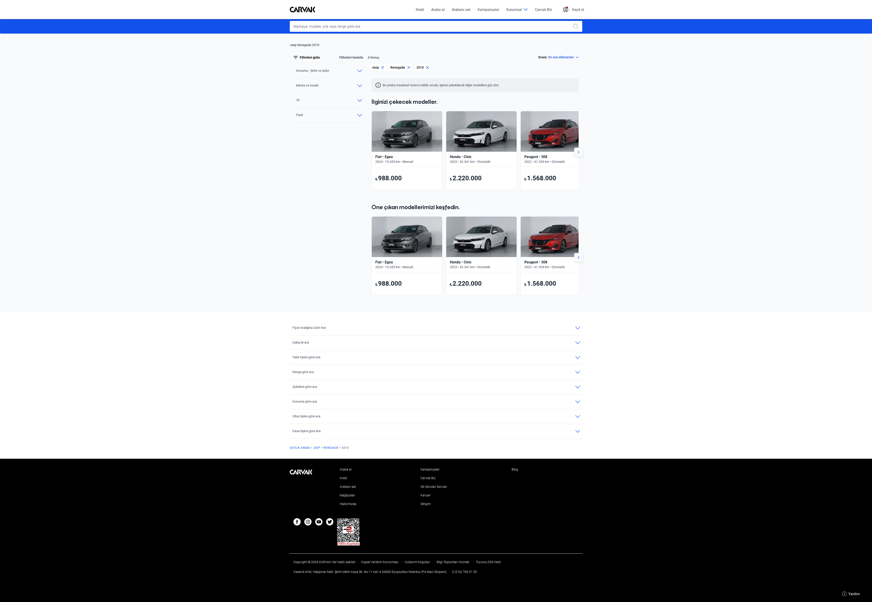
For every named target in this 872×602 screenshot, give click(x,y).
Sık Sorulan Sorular (434, 486)
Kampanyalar (488, 9)
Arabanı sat (461, 9)
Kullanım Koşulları (417, 562)
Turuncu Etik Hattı (488, 562)
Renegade (397, 67)
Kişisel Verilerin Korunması (380, 562)
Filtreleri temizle (351, 57)
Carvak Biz (543, 9)
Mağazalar (347, 495)
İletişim (426, 504)
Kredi (420, 9)
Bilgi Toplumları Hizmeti (453, 562)
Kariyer (426, 495)
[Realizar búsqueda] (577, 26)
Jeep (375, 67)
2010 (420, 67)
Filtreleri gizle (310, 57)
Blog (515, 469)
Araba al (438, 9)
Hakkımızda (348, 504)
